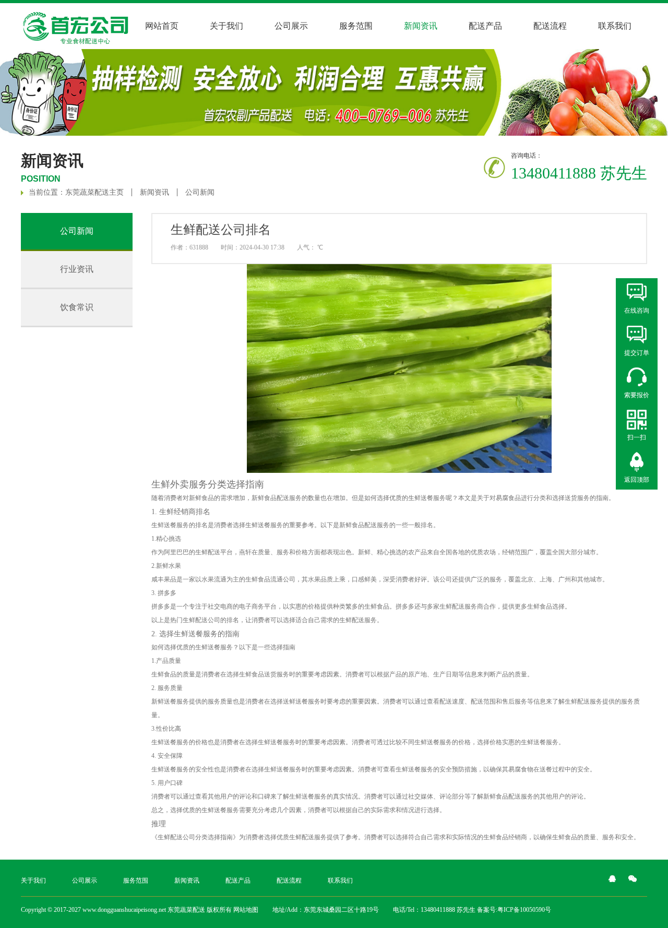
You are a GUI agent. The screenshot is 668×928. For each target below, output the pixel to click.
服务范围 (356, 25)
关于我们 (226, 25)
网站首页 (161, 25)
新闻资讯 (154, 192)
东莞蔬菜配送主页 (94, 192)
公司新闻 (199, 192)
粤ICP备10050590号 (524, 909)
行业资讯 (76, 269)
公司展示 (291, 25)
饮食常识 (76, 307)
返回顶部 (636, 479)
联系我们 (614, 25)
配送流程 (550, 25)
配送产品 (485, 25)
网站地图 (245, 909)
